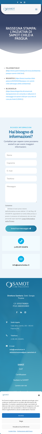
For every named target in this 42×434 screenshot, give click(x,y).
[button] (39, 395)
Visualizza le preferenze (21, 427)
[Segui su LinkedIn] (21, 2)
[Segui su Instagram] (24, 2)
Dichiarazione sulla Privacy (25, 431)
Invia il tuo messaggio (20, 228)
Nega (21, 421)
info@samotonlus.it (21, 265)
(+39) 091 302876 (21, 247)
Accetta (21, 415)
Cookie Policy (12, 431)
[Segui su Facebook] (17, 2)
